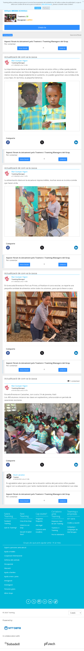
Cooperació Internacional (13, 556)
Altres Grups (8, 593)
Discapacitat (8, 564)
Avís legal (39, 525)
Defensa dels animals (11, 560)
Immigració (8, 581)
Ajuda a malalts (9, 552)
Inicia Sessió (23, 48)
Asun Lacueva (18, 475)
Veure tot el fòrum (75, 35)
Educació (7, 568)
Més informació (47, 4)
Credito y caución (73, 523)
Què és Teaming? (10, 528)
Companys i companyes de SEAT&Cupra (72, 529)
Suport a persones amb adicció (15, 547)
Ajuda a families (10, 572)
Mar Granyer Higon (19, 60)
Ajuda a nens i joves (11, 576)
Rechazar (46, 8)
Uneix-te (42, 27)
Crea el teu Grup (26, 521)
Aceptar (37, 8)
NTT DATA (71, 519)
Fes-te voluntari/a (58, 534)
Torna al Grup (7, 35)
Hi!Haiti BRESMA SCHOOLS (15, 11)
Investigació (8, 585)
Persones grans (9, 589)
